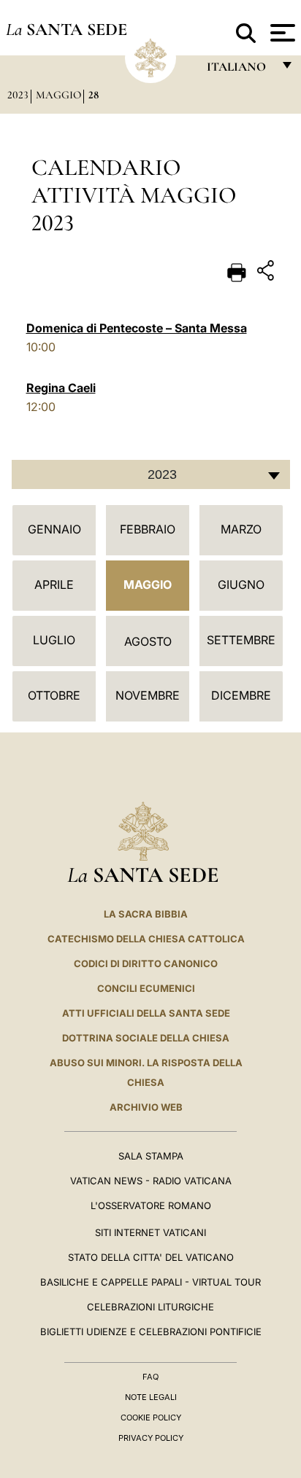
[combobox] (151, 474)
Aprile (54, 584)
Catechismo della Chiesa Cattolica (146, 939)
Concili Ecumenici (146, 988)
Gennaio (54, 529)
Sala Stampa (150, 1156)
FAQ (150, 1377)
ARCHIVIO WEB (146, 1107)
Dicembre (241, 695)
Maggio (58, 94)
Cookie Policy (151, 1417)
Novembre (147, 695)
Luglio (54, 640)
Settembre (241, 640)
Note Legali (151, 1397)
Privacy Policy (150, 1438)
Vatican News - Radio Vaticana (151, 1180)
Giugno (241, 584)
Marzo (241, 529)
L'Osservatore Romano (151, 1205)
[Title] (267, 273)
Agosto (148, 641)
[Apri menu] (281, 32)
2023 (17, 94)
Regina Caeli (61, 387)
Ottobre (54, 695)
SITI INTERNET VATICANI (150, 1232)
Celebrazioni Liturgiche (150, 1307)
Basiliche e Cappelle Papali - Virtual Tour (150, 1282)
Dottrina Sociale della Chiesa (145, 1038)
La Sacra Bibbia (146, 914)
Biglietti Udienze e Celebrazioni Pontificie (151, 1331)
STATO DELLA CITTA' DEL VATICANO (151, 1257)
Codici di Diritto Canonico (146, 963)
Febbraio (147, 529)
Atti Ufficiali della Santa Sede (146, 1013)
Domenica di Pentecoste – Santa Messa (136, 328)
